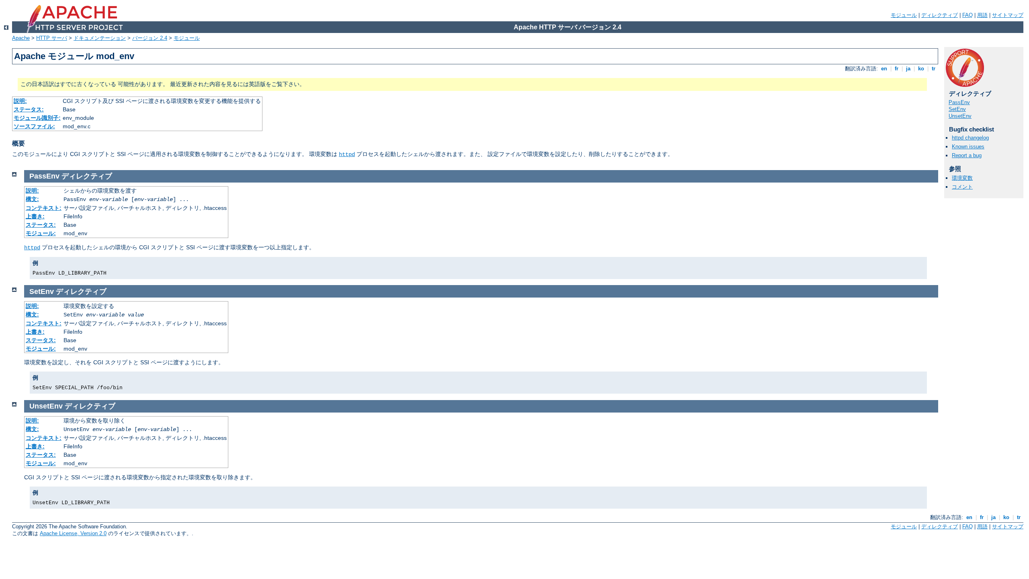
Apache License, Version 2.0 (73, 533)
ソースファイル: (34, 126)
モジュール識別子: (37, 118)
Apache (21, 38)
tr (933, 69)
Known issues (968, 147)
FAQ (967, 15)
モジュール (904, 15)
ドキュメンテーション (100, 38)
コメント (962, 187)
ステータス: (29, 109)
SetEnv (957, 109)
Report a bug (967, 155)
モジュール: (41, 233)
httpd (347, 154)
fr (896, 69)
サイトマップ (1007, 15)
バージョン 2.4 (149, 38)
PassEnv (959, 102)
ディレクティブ (939, 15)
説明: (20, 101)
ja (908, 69)
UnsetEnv (960, 116)
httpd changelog (970, 138)
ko (921, 69)
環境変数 (962, 178)
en (884, 69)
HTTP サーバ (51, 38)
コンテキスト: (43, 208)
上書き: (35, 216)
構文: (32, 199)
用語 (982, 15)
